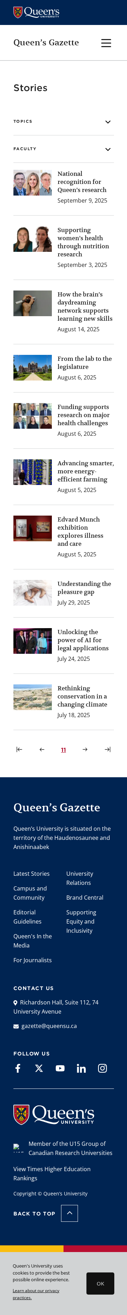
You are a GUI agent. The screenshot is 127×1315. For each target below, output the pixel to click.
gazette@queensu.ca (49, 1026)
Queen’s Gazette (46, 42)
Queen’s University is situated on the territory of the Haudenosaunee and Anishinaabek (62, 838)
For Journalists (32, 960)
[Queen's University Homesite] (53, 1121)
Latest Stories (31, 873)
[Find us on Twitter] (39, 1068)
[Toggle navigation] (106, 42)
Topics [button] (22, 121)
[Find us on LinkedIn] (81, 1068)
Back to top (34, 1214)
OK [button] (100, 1283)
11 (65, 749)
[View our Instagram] (102, 1068)
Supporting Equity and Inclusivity (81, 921)
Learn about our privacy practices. (36, 1294)
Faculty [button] (25, 148)
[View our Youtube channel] (60, 1068)
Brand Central (84, 897)
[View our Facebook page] (17, 1068)
